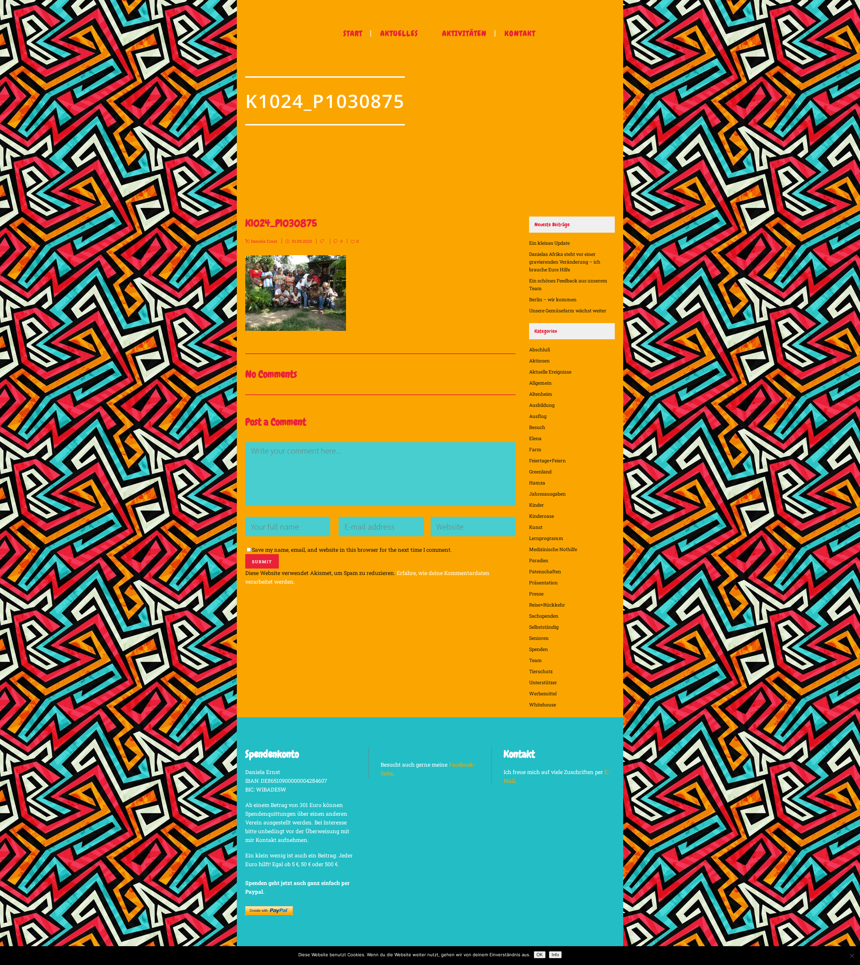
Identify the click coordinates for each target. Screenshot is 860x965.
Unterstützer (543, 682)
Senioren (539, 638)
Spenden (538, 649)
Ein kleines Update (549, 243)
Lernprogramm (546, 538)
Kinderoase (541, 516)
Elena (535, 438)
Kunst (536, 527)
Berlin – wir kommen (552, 299)
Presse (536, 593)
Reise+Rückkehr (547, 605)
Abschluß (539, 349)
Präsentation (543, 582)
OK (539, 954)
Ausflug (538, 416)
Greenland (540, 471)
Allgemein (540, 383)
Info (555, 954)
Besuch (537, 427)
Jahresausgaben (547, 494)
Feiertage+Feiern (547, 460)
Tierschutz (541, 671)
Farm (535, 449)
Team (535, 660)
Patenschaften (545, 571)
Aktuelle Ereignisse (550, 372)
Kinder (536, 505)
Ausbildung (542, 405)
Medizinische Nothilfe (553, 549)
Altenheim (540, 394)
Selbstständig (544, 627)
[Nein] (851, 955)
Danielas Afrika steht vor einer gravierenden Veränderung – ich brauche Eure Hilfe (564, 262)
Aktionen (539, 360)
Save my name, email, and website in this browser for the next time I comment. (352, 549)
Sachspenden (543, 616)
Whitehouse (542, 704)
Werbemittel (543, 693)
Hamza (537, 482)
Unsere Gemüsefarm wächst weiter (567, 310)
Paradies (538, 560)
